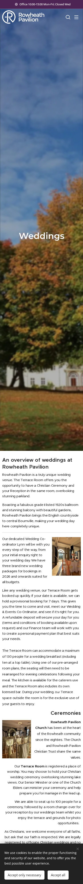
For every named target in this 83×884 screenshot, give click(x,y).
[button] (67, 17)
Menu (76, 17)
